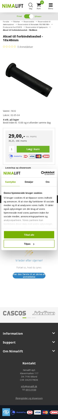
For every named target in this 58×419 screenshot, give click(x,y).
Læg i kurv (33, 149)
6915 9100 (31, 389)
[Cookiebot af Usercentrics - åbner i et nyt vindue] (41, 173)
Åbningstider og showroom (29, 398)
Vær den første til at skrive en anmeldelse (29, 275)
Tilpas (27, 243)
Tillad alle (29, 234)
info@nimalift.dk (29, 386)
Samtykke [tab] (10, 181)
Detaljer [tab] (29, 181)
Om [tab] (47, 181)
